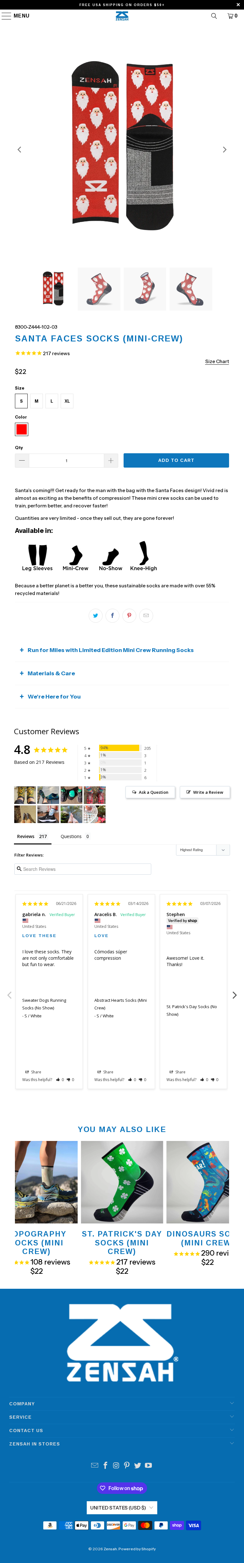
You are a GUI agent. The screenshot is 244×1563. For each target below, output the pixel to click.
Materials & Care (51, 673)
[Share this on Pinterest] (129, 616)
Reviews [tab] (25, 836)
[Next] (224, 149)
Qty (19, 447)
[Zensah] (122, 16)
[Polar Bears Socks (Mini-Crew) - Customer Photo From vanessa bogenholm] (48, 814)
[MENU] (3, 16)
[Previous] (20, 149)
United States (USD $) (118, 1508)
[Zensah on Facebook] (106, 1466)
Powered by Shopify (137, 1548)
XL (67, 401)
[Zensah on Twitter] (138, 1466)
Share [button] (35, 1072)
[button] (60, 1079)
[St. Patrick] (71, 795)
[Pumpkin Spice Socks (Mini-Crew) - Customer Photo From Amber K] (71, 814)
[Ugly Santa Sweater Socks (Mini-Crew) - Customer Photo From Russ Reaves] (94, 795)
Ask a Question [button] (153, 792)
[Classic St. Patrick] (48, 795)
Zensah (110, 1548)
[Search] (214, 16)
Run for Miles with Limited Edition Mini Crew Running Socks (111, 650)
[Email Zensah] (95, 1466)
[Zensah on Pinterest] (127, 1466)
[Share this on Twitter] (96, 616)
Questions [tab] (71, 836)
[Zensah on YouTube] (148, 1466)
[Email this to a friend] (146, 616)
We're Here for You (54, 696)
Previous (9, 991)
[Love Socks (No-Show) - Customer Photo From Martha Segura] (94, 814)
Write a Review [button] (208, 792)
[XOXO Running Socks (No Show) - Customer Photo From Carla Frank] (25, 795)
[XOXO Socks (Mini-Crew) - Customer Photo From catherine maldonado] (25, 814)
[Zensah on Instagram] (116, 1466)
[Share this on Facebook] (112, 616)
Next (235, 991)
